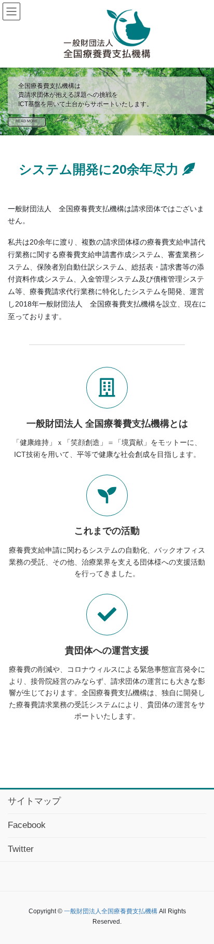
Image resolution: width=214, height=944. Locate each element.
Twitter (21, 849)
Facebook (27, 825)
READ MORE (27, 121)
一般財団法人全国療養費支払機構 (110, 911)
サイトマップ (34, 801)
